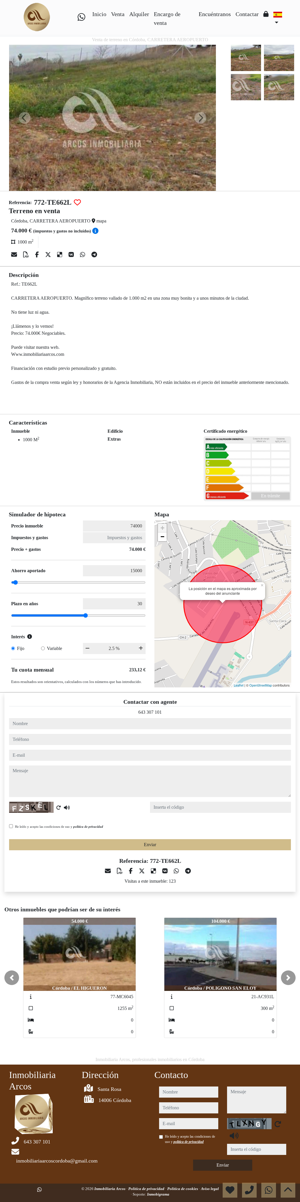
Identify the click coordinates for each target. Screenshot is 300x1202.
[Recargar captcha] (58, 807)
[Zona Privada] (266, 14)
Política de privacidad (146, 1189)
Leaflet (238, 685)
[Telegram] (94, 254)
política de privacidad (88, 826)
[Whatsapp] (81, 17)
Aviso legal (210, 1189)
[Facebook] (37, 254)
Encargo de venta (167, 18)
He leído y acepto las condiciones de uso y (59, 826)
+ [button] (162, 528)
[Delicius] (60, 254)
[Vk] (72, 254)
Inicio (99, 14)
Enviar (150, 844)
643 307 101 (150, 712)
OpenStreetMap (260, 685)
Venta (118, 14)
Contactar (247, 14)
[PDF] (26, 254)
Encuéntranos (215, 14)
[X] (48, 254)
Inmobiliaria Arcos (110, 1189)
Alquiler (139, 14)
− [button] (162, 536)
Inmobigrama (158, 1194)
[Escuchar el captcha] (67, 807)
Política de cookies (183, 1189)
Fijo (20, 648)
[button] (11, 977)
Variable (54, 648)
